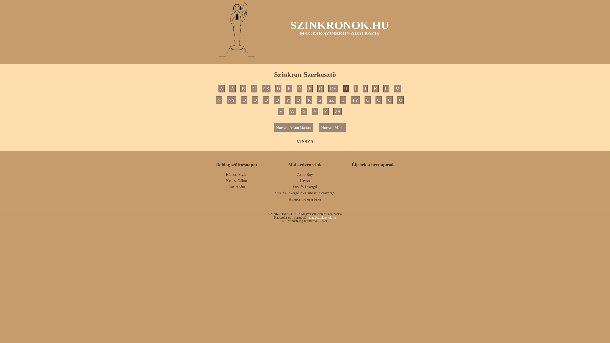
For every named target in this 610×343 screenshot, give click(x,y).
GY (333, 88)
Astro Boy (305, 174)
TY (355, 100)
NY (231, 100)
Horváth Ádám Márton (293, 128)
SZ (331, 100)
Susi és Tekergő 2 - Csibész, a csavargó (305, 193)
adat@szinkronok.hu (322, 217)
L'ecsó (305, 181)
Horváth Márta (332, 128)
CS (266, 88)
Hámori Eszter (237, 174)
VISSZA (305, 141)
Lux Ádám (237, 187)
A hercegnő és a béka (305, 199)
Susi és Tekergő (305, 187)
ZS (337, 111)
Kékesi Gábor (236, 181)
